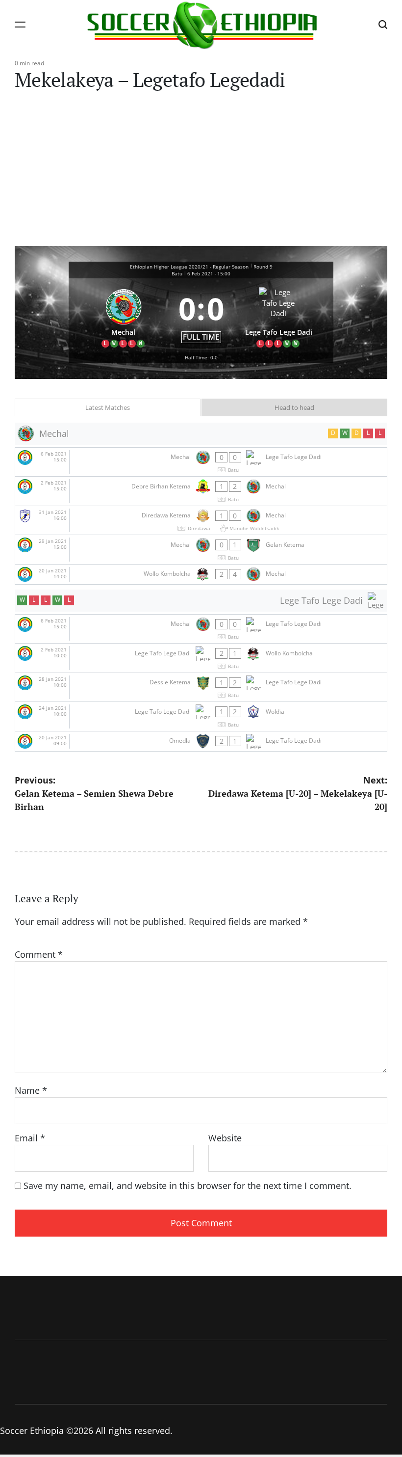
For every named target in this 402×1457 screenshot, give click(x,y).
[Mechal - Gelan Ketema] (201, 549)
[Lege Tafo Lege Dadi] (279, 315)
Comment (39, 954)
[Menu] (20, 24)
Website (225, 1138)
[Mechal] (123, 315)
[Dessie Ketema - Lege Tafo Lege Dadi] (201, 687)
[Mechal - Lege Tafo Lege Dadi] (201, 462)
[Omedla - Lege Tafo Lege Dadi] (201, 741)
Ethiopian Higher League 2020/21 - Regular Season (189, 266)
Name (31, 1090)
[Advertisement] (201, 172)
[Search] (382, 24)
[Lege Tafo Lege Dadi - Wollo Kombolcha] (201, 658)
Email (30, 1138)
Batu (177, 273)
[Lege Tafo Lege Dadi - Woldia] (201, 716)
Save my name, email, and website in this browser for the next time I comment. (188, 1185)
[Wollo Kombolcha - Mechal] (201, 574)
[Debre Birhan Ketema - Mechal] (201, 491)
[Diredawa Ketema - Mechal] (201, 520)
